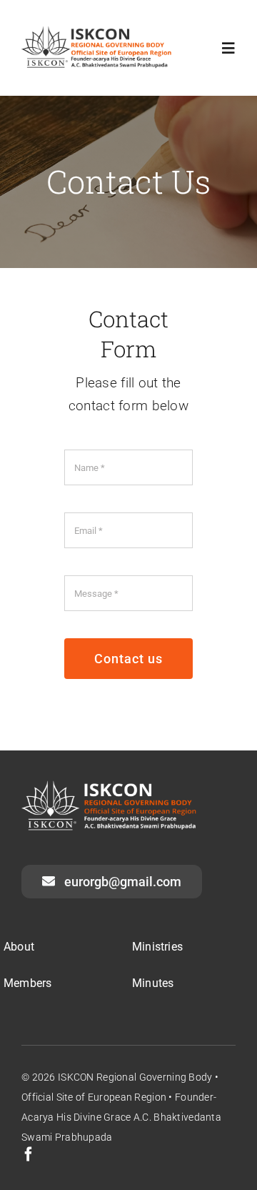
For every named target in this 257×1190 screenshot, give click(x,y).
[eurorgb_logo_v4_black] (100, 33)
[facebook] (28, 1154)
